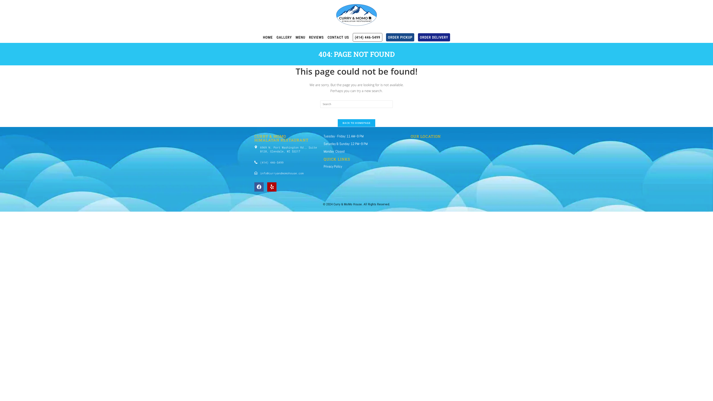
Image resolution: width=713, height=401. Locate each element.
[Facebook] (259, 187)
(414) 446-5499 (272, 162)
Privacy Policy (333, 166)
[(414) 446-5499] (255, 162)
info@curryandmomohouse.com (282, 173)
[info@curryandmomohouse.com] (255, 173)
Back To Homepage (356, 123)
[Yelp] (271, 187)
